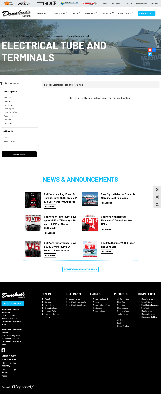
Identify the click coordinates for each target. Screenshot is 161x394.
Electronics (8, 123)
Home (4, 36)
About (105, 3)
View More (32, 200)
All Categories (26, 36)
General (47, 294)
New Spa (121, 302)
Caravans (41, 13)
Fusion (6, 137)
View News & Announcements (79, 269)
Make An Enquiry (148, 299)
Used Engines (9, 108)
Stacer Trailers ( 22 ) (11, 141)
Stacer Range (74, 299)
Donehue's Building (149, 317)
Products (107, 13)
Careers (129, 3)
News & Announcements (80, 179)
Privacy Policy (51, 311)
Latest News (141, 3)
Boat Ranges (74, 294)
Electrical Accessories (55, 36)
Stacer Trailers (123, 326)
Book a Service (146, 13)
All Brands (8, 131)
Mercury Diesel (99, 311)
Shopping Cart (51, 308)
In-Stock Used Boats (77, 305)
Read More (50, 207)
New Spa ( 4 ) (9, 98)
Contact (48, 302)
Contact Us (117, 3)
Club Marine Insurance (150, 305)
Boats (75, 13)
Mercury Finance (148, 314)
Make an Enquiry (19, 154)
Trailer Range (122, 314)
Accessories (8, 116)
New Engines (8, 105)
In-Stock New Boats (77, 302)
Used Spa (7, 101)
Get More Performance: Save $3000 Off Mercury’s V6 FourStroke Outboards (60, 246)
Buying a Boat (147, 294)
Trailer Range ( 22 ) (11, 112)
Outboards (90, 13)
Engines (95, 294)
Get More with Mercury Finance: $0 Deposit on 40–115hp (116, 220)
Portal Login (50, 305)
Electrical (39, 36)
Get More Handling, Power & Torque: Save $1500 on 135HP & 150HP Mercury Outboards (60, 198)
